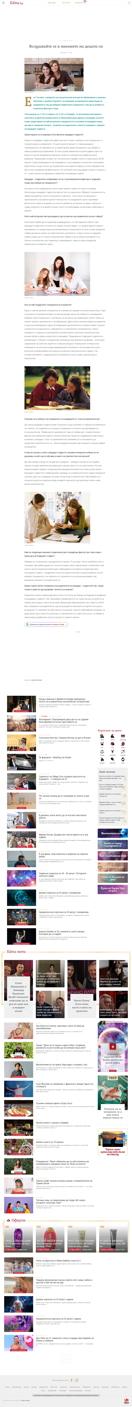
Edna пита (16, 951)
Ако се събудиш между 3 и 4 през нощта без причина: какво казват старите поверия (111, 787)
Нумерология (80, 3)
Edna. (16, 2)
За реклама (62, 1391)
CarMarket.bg (115, 1387)
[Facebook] (71, 1380)
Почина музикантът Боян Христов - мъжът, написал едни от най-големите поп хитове (112, 820)
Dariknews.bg (43, 1387)
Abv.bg (7, 1387)
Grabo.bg (96, 1387)
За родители (66, 40)
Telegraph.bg (86, 1387)
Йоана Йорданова (114, 1021)
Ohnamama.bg (16, 1387)
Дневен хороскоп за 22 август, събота (110, 812)
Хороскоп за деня (110, 730)
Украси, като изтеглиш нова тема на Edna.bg (113, 1152)
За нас (43, 1391)
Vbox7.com (53, 1387)
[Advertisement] (52, 652)
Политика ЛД (52, 1391)
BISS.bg (124, 1387)
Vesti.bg (26, 1387)
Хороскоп (66, 3)
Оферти (19, 1220)
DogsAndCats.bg (75, 1387)
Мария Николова (36, 680)
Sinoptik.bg (63, 1387)
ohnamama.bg (54, 716)
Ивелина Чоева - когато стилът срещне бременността (110, 803)
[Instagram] (77, 1380)
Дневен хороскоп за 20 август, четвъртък (110, 795)
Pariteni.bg (105, 1387)
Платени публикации (75, 1391)
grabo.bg (42, 754)
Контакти (88, 1391)
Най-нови (51, 3)
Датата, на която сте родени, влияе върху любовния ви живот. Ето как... (112, 778)
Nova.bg (34, 1387)
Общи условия (25, 1400)
